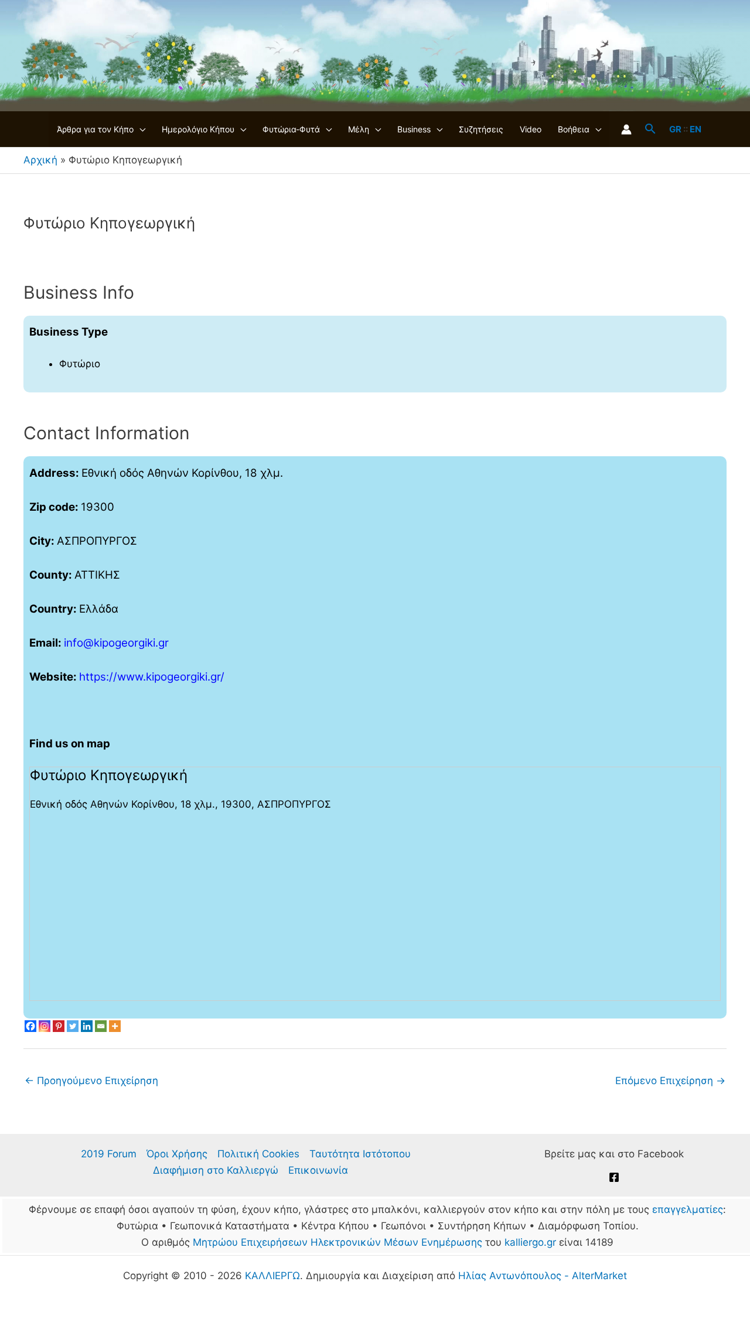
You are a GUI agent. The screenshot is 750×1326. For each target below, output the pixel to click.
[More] (115, 1026)
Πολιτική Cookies (258, 1154)
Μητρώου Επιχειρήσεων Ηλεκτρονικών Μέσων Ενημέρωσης (337, 1242)
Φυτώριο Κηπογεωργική (109, 775)
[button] (139, 129)
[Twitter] (73, 1026)
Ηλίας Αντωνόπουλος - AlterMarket (542, 1275)
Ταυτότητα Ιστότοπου (360, 1154)
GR (675, 129)
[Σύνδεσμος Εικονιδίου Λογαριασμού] (626, 129)
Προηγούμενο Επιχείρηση (91, 1080)
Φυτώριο (79, 364)
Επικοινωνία (318, 1170)
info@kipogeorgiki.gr (116, 643)
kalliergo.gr (530, 1242)
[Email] (101, 1026)
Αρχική (40, 160)
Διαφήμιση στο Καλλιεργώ (215, 1170)
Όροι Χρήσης (176, 1154)
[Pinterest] (58, 1026)
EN (695, 129)
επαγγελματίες (687, 1209)
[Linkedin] (87, 1026)
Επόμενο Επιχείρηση (670, 1080)
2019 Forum (109, 1154)
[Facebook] (30, 1026)
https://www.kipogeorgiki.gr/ (151, 676)
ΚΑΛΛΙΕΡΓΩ (272, 1275)
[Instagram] (44, 1026)
